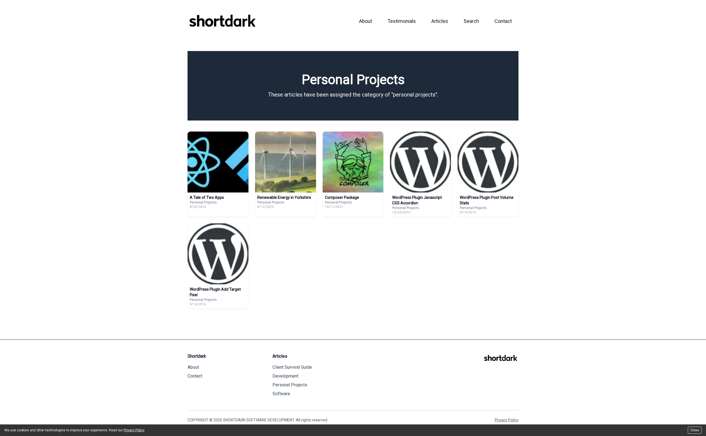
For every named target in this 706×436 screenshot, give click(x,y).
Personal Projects (289, 384)
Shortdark (197, 356)
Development (285, 376)
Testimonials (401, 21)
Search (471, 21)
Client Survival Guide (292, 367)
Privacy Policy (506, 420)
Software (281, 393)
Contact (503, 21)
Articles (439, 21)
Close (694, 430)
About (365, 21)
